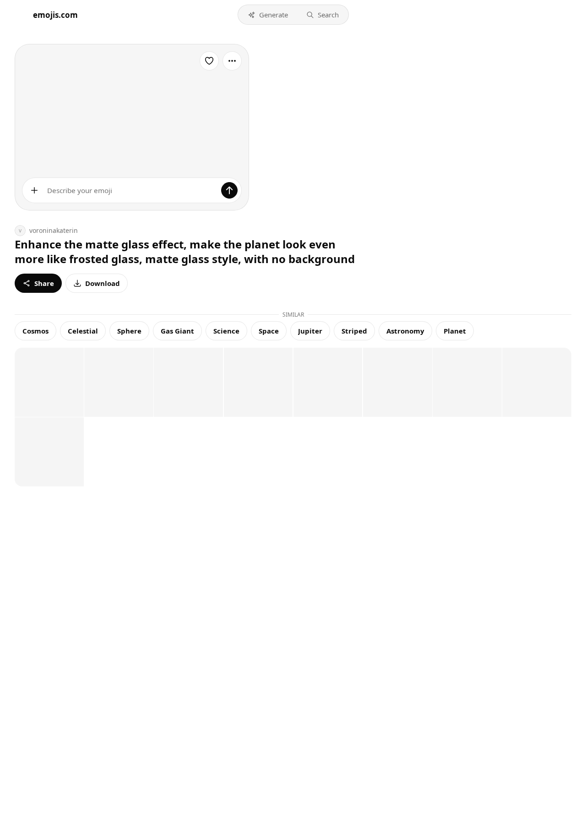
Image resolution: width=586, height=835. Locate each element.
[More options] (232, 60)
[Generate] (229, 190)
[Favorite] (209, 60)
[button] (267, 14)
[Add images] (34, 190)
